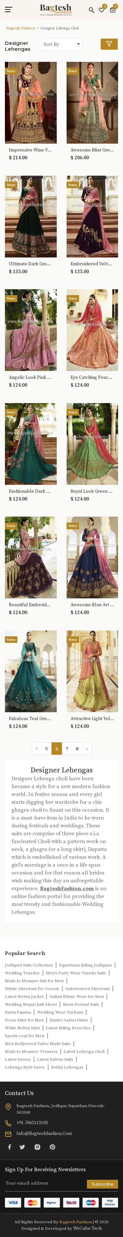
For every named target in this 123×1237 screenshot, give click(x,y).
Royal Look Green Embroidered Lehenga (92, 491)
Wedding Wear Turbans (60, 1012)
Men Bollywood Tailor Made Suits (38, 1043)
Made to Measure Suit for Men (34, 980)
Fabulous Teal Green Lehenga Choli (31, 719)
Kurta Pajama (18, 1012)
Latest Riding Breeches (68, 1028)
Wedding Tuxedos (22, 973)
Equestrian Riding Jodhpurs (85, 965)
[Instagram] (37, 1146)
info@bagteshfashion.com (44, 1134)
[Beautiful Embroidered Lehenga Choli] (31, 557)
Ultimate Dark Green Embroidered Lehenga (31, 264)
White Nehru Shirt (23, 1028)
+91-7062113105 (32, 1123)
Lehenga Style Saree (25, 1067)
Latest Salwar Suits (55, 1059)
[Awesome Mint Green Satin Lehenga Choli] (92, 102)
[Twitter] (22, 1146)
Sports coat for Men (24, 1035)
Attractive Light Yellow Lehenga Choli (92, 719)
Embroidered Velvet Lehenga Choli (92, 264)
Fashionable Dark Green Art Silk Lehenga (31, 491)
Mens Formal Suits (81, 1004)
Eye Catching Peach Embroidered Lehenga (92, 377)
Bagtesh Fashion (20, 28)
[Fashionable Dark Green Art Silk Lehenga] (31, 443)
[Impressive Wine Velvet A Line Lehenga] (31, 102)
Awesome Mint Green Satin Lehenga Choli (92, 150)
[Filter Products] (109, 44)
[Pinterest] (52, 1146)
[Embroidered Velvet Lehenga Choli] (92, 216)
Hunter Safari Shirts (69, 1020)
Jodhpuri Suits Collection (29, 965)
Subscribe (102, 1184)
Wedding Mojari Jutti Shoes (31, 1004)
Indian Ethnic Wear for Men (77, 996)
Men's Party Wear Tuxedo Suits (76, 973)
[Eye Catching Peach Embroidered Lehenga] (92, 330)
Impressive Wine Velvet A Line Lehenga (31, 150)
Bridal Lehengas (67, 1067)
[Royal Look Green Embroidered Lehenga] (92, 443)
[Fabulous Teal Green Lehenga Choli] (31, 670)
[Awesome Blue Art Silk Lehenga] (92, 557)
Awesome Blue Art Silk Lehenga (92, 605)
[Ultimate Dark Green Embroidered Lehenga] (31, 216)
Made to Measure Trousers (32, 1051)
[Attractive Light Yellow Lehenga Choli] (92, 670)
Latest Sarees (18, 1059)
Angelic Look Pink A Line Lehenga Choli (31, 377)
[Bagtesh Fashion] (55, 10)
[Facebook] (9, 1146)
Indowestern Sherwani (87, 988)
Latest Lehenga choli (84, 1051)
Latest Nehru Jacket (25, 996)
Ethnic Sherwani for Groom (32, 988)
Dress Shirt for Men (25, 1020)
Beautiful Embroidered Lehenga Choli (31, 605)
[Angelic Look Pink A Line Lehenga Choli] (31, 330)
